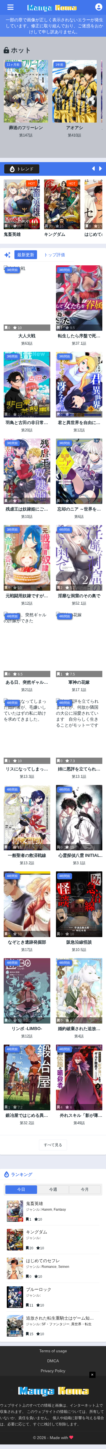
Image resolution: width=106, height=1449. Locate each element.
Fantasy (60, 1210)
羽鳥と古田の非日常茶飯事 (27, 422)
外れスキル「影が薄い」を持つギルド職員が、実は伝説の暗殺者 (79, 1115)
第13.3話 (27, 776)
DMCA (53, 1361)
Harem (47, 1210)
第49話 (79, 1123)
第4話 (79, 1036)
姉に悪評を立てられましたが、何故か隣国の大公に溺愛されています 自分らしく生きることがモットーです (79, 769)
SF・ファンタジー (56, 1324)
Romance (49, 1267)
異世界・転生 (81, 1324)
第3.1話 (79, 863)
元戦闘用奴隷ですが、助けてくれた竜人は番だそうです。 (27, 596)
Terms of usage (53, 1351)
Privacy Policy (53, 1371)
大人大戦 (26, 335)
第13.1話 (79, 776)
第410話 (74, 135)
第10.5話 (79, 950)
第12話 (79, 430)
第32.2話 (27, 1123)
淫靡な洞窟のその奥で (79, 595)
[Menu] (10, 7)
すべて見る (53, 1145)
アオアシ (74, 127)
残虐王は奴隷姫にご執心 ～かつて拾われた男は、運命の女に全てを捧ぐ (27, 509)
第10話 (27, 516)
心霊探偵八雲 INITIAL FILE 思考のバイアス (79, 855)
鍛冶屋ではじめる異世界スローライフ (27, 1115)
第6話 (79, 516)
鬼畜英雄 (12, 234)
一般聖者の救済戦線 (27, 855)
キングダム (54, 234)
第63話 (27, 343)
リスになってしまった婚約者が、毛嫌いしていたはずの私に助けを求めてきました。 (27, 769)
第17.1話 (79, 690)
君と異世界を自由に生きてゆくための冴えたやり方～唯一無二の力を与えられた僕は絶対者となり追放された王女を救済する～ (79, 422)
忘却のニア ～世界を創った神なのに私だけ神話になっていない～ (79, 509)
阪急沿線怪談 (79, 942)
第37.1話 (79, 343)
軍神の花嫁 (79, 682)
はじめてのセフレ (43, 1260)
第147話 (26, 135)
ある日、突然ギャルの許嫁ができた (27, 682)
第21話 (27, 690)
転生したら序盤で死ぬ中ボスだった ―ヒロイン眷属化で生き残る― (79, 336)
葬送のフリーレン (26, 127)
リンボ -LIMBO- (27, 1028)
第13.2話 (27, 863)
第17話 (27, 950)
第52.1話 (79, 603)
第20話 (27, 430)
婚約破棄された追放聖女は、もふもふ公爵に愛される (79, 1029)
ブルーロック (38, 1289)
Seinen (63, 1267)
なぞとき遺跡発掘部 (27, 942)
